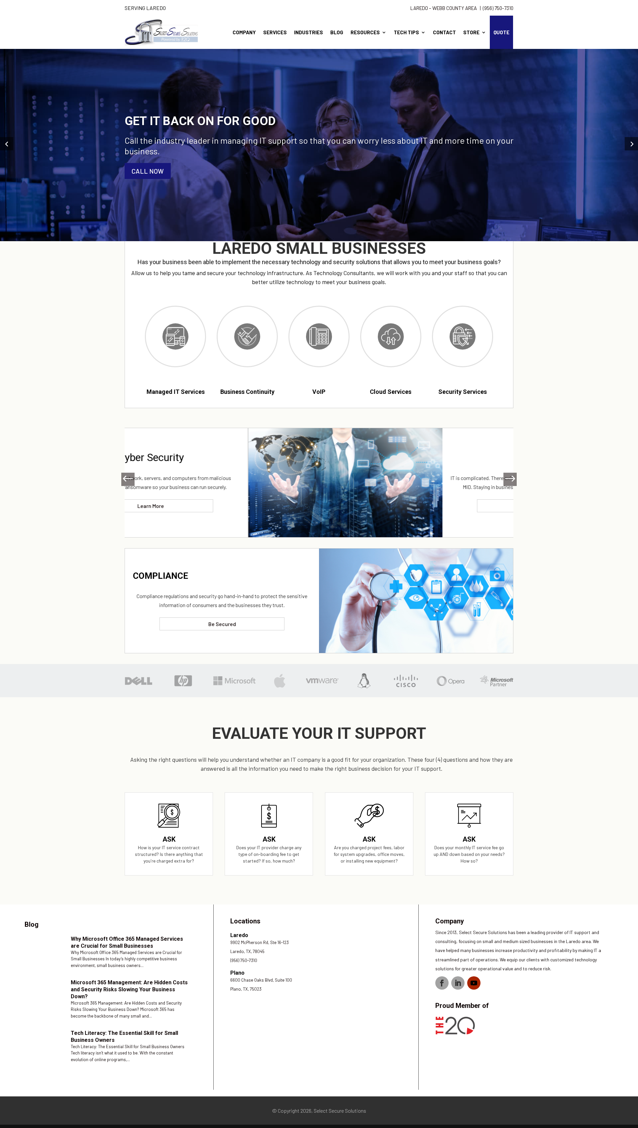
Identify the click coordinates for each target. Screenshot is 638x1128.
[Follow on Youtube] (473, 983)
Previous (131, 479)
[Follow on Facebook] (442, 983)
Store (471, 32)
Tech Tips (406, 32)
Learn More (416, 506)
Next (506, 479)
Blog (336, 32)
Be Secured (222, 624)
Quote (501, 32)
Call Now (148, 171)
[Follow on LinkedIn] (458, 983)
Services (275, 32)
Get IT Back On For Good (200, 121)
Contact (444, 32)
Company (244, 32)
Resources (365, 32)
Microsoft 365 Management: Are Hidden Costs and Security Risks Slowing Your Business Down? (129, 989)
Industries (308, 32)
